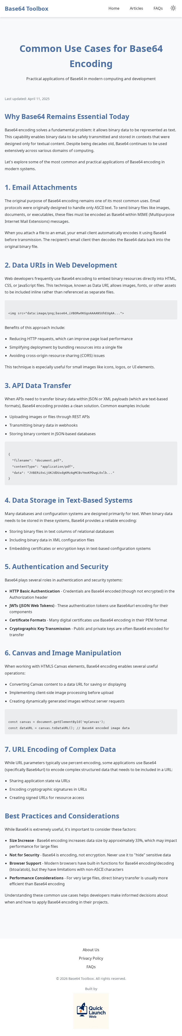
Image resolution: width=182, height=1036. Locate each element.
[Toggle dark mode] (173, 8)
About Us (91, 949)
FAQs (158, 8)
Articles (136, 8)
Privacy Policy (91, 958)
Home (114, 8)
